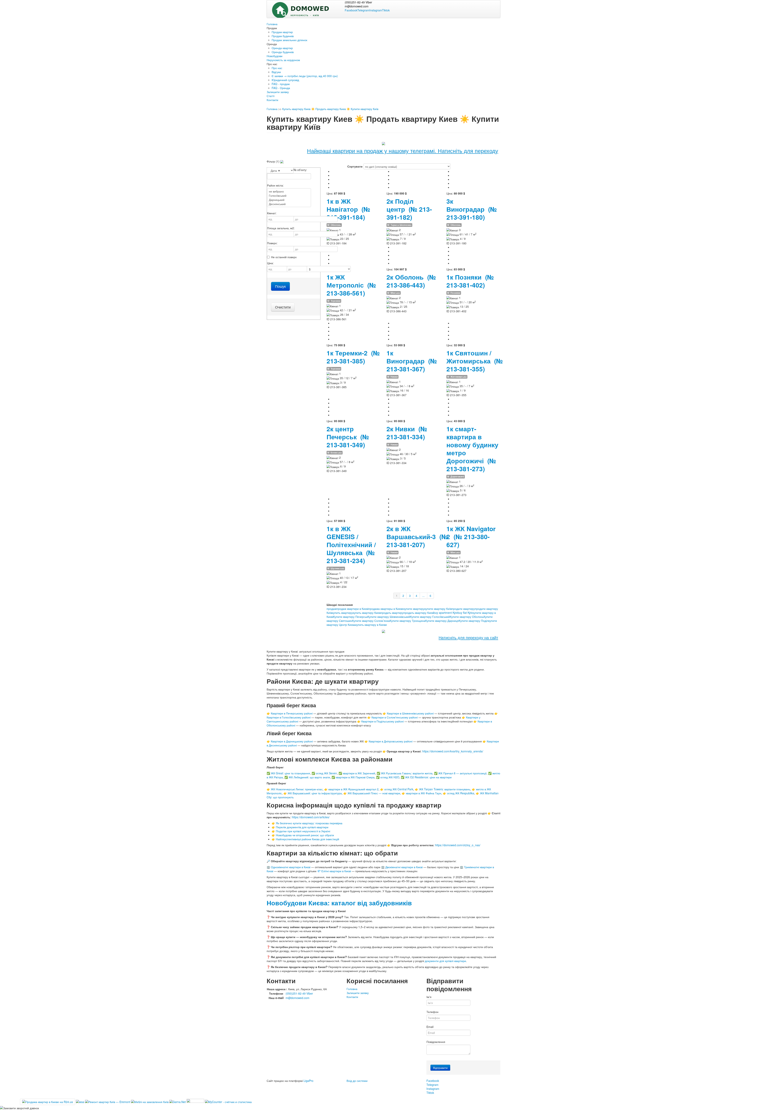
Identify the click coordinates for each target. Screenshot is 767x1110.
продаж (331, 609)
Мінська (393, 293)
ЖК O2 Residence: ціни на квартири (428, 777)
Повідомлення (435, 1042)
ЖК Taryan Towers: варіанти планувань (444, 789)
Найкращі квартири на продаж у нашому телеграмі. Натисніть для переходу (402, 151)
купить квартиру (342, 613)
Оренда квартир (282, 48)
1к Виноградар (411, 360)
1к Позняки (470, 281)
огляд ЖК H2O (389, 777)
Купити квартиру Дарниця (442, 621)
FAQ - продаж (281, 84)
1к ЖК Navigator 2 (471, 536)
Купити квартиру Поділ (473, 621)
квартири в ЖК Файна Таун (423, 793)
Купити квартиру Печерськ (350, 617)
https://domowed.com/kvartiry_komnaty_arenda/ (452, 751)
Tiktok (386, 10)
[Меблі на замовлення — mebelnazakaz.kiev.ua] (150, 1101)
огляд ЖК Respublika (460, 793)
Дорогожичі (455, 476)
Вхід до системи (357, 1081)
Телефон (432, 1012)
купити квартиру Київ (438, 609)
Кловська (334, 452)
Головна (272, 24)
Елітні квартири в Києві (336, 871)
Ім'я (428, 997)
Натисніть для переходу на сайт (468, 637)
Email (429, 1027)
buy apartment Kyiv (445, 613)
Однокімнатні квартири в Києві (290, 867)
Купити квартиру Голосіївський (430, 617)
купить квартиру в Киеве (371, 625)
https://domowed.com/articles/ (311, 817)
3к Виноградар (471, 209)
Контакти (272, 100)
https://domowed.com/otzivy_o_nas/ (457, 845)
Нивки (392, 376)
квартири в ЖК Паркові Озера (355, 777)
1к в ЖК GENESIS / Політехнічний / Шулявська (351, 544)
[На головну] (308, 8)
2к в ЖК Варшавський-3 (417, 536)
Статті (270, 96)
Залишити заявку (278, 92)
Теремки (333, 301)
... (423, 596)
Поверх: (272, 243)
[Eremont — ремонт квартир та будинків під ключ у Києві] (108, 1101)
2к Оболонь (411, 281)
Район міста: (275, 185)
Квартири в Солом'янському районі (395, 717)
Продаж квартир (282, 32)
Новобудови (274, 56)
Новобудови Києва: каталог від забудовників (339, 902)
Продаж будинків (283, 36)
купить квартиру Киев (367, 613)
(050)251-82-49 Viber (358, 2)
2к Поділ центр (409, 209)
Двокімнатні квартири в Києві (404, 867)
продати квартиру (463, 609)
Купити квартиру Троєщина (407, 621)
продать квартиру (392, 613)
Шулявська (335, 568)
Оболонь (334, 225)
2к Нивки (406, 432)
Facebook (351, 10)
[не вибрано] (289, 191)
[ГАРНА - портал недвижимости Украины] (177, 1101)
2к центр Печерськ (348, 436)
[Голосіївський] (289, 195)
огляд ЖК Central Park (398, 789)
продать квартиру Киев (418, 613)
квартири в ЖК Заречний (359, 773)
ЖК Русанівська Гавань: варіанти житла (406, 773)
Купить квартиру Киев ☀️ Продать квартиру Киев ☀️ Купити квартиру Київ (330, 109)
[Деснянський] (289, 204)
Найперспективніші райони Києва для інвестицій (307, 839)
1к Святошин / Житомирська (474, 360)
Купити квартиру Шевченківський (389, 617)
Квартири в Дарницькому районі (292, 741)
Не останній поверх (284, 257)
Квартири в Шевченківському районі (410, 713)
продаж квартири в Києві (352, 609)
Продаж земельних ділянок (289, 40)
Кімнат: (271, 213)
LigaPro (308, 1081)
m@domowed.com (357, 6)
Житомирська (457, 376)
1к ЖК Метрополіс (351, 285)
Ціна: (270, 263)
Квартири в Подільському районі (382, 721)
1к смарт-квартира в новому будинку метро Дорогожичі (472, 448)
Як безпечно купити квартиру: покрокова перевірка (309, 823)
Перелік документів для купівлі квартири (302, 827)
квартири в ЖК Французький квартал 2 (353, 789)
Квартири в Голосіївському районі (289, 717)
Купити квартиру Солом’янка (371, 621)
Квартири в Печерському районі (292, 713)
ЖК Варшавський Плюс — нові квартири (374, 793)
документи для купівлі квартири (445, 961)
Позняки (453, 293)
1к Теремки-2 (353, 356)
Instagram (375, 10)
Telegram (363, 10)
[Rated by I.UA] (195, 1101)
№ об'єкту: (300, 170)
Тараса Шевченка (399, 225)
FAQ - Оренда (281, 88)
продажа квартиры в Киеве (385, 609)
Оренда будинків (283, 52)
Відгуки (276, 72)
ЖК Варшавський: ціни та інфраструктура (315, 793)
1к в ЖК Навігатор (348, 209)
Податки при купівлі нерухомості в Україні (303, 831)
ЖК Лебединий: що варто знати (309, 777)
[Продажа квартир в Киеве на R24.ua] (47, 1102)
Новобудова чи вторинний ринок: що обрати (305, 835)
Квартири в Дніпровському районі (390, 741)
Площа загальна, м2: (281, 228)
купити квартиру (413, 609)
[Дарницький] (289, 200)
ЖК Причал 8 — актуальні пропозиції (462, 773)
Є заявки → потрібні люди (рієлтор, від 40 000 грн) (305, 76)
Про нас (277, 68)
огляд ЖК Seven (326, 773)
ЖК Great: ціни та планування (290, 773)
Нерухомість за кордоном (283, 60)
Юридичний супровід (285, 80)
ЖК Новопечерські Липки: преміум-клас (297, 789)
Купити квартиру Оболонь (467, 617)
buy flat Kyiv (465, 613)
